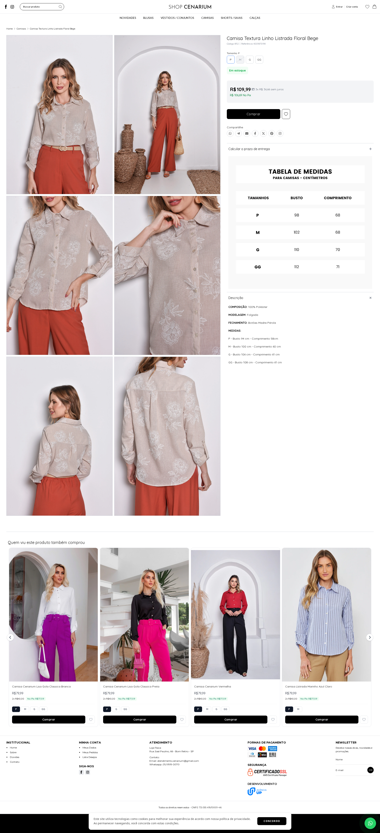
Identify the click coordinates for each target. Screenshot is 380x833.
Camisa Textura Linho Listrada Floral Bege (52, 28)
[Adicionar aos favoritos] (91, 720)
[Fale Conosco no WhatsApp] (370, 823)
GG (259, 59)
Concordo (272, 821)
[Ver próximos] (369, 637)
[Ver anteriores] (10, 637)
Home (9, 28)
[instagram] (12, 7)
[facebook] (6, 7)
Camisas (21, 28)
